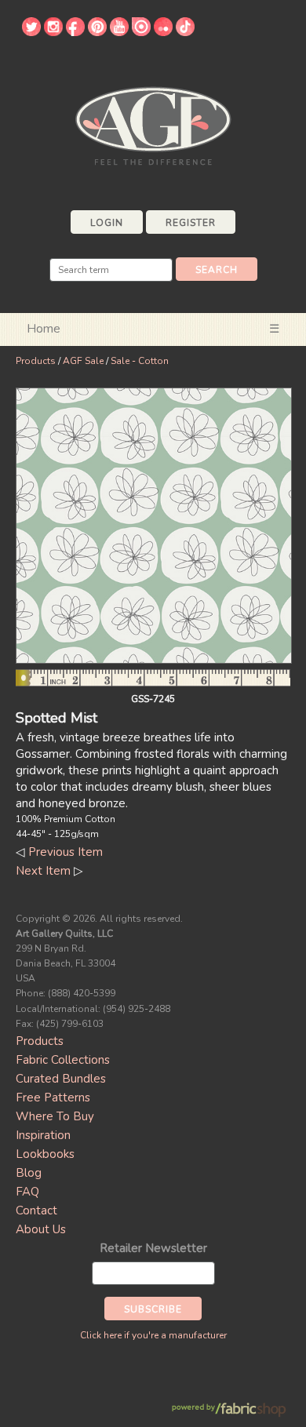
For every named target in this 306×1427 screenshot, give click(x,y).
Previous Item (65, 852)
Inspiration (43, 1135)
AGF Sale (83, 361)
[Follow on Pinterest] (97, 32)
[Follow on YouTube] (119, 32)
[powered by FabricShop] (228, 1410)
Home (43, 328)
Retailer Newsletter (153, 1248)
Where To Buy (55, 1116)
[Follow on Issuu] (141, 32)
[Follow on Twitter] (31, 32)
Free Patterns (53, 1097)
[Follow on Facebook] (75, 32)
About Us (41, 1229)
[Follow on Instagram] (53, 32)
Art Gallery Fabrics (153, 124)
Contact (36, 1210)
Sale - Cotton (140, 361)
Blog (29, 1173)
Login (106, 223)
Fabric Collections (63, 1060)
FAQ (27, 1191)
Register (191, 223)
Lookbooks (45, 1154)
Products (36, 361)
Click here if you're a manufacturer (153, 1335)
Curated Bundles (61, 1079)
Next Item (43, 871)
